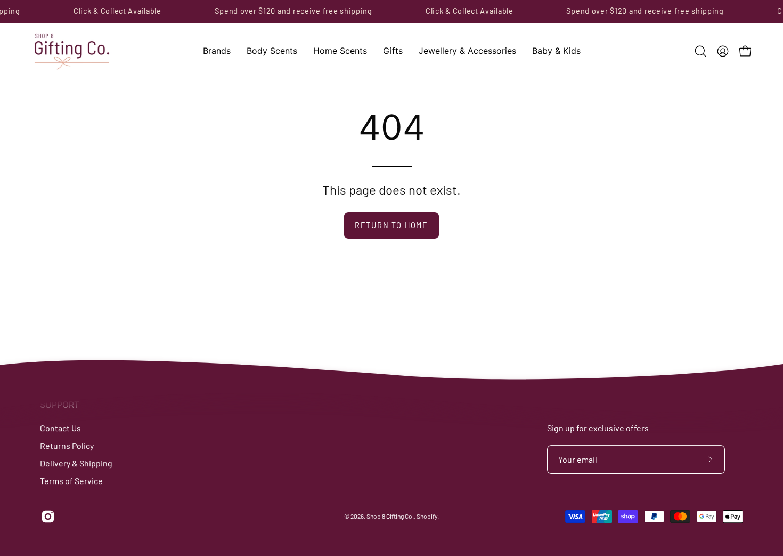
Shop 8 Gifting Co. (390, 516)
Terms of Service (71, 481)
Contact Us (60, 428)
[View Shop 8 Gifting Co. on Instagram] (46, 517)
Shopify (427, 516)
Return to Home (391, 225)
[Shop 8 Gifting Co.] (72, 51)
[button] (217, 51)
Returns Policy (67, 445)
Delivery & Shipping (76, 463)
